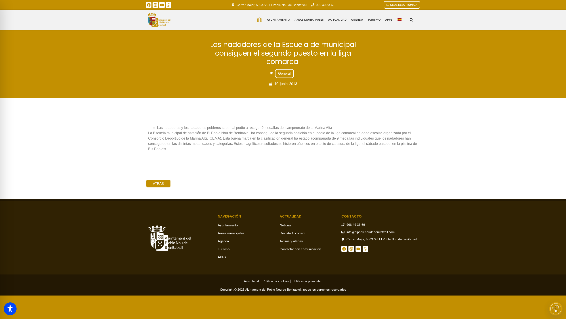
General (284, 73)
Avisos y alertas (291, 241)
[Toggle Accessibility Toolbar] (10, 309)
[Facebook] (148, 5)
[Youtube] (162, 5)
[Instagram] (155, 5)
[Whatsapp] (168, 5)
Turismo (374, 20)
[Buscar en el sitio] (411, 19)
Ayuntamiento (278, 20)
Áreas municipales (309, 20)
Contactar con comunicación (300, 249)
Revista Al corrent (292, 233)
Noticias (285, 225)
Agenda (357, 20)
